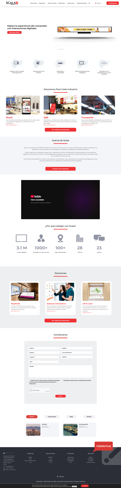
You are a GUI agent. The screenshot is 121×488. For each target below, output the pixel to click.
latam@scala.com (10, 466)
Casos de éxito (52, 3)
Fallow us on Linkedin (10, 469)
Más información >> (12, 125)
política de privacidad (54, 380)
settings (74, 486)
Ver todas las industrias (60, 130)
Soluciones (33, 3)
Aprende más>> (51, 311)
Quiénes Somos (82, 3)
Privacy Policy (68, 481)
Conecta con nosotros (60, 169)
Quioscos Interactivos (56, 304)
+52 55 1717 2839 (9, 468)
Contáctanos (113, 3)
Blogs (71, 416)
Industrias (42, 3)
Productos (61, 3)
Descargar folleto (14, 32)
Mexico (99, 3)
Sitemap (82, 481)
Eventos (32, 416)
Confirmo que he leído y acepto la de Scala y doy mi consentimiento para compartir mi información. (44, 382)
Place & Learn (70, 459)
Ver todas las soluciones (60, 320)
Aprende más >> (15, 311)
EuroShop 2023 (83, 424)
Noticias (89, 416)
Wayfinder (15, 304)
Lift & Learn (88, 304)
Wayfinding (71, 460)
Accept (85, 485)
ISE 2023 (44, 424)
